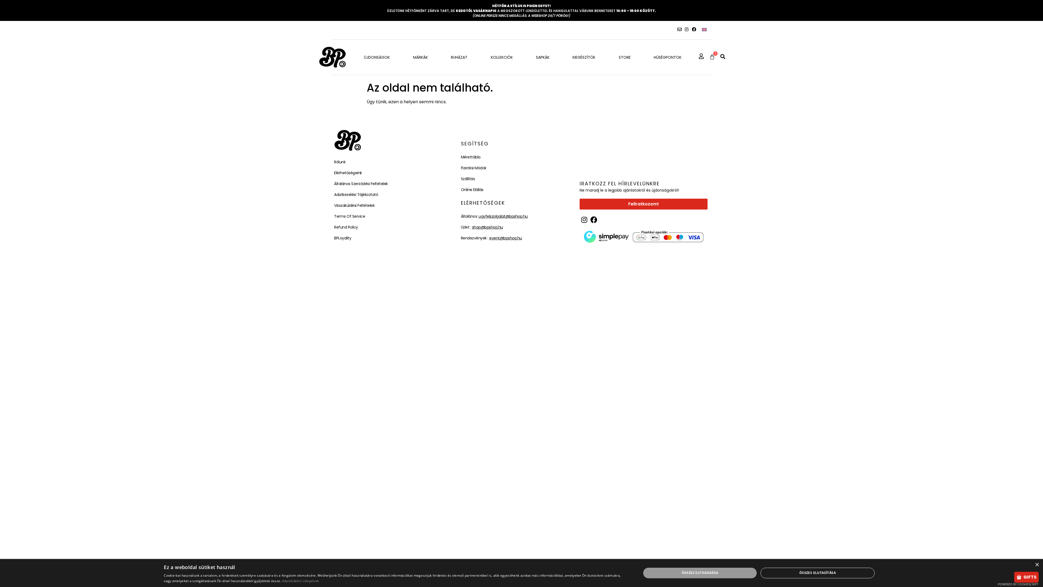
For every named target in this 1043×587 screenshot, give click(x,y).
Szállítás (468, 179)
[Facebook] (694, 29)
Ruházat (459, 57)
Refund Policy (346, 227)
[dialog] (521, 573)
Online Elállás (472, 189)
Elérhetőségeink (348, 173)
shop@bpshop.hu (487, 227)
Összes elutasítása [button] (817, 572)
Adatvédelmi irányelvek (300, 581)
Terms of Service (349, 216)
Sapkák (542, 57)
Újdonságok (377, 57)
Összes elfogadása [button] (700, 572)
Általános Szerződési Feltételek (361, 183)
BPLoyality (342, 238)
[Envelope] (680, 29)
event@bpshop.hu (505, 238)
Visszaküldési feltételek (354, 205)
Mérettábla (470, 157)
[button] (722, 56)
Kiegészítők (584, 57)
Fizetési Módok (473, 168)
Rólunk (339, 162)
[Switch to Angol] (704, 29)
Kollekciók (502, 57)
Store (625, 57)
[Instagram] (687, 29)
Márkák (420, 57)
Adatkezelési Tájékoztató (356, 194)
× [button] (1037, 565)
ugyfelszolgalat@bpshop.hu (503, 216)
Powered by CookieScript (1018, 584)
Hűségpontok (667, 57)
